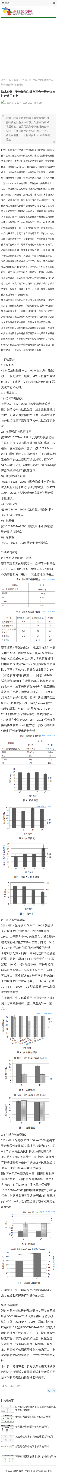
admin (10, 103)
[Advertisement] (28, 49)
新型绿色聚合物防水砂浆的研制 (32, 1446)
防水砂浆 (13, 80)
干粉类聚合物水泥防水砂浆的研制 (33, 1416)
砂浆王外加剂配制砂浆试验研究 (32, 1426)
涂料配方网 (18, 1471)
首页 (3, 80)
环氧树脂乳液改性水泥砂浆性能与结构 (35, 1456)
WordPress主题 (44, 1471)
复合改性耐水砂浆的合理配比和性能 (34, 1436)
